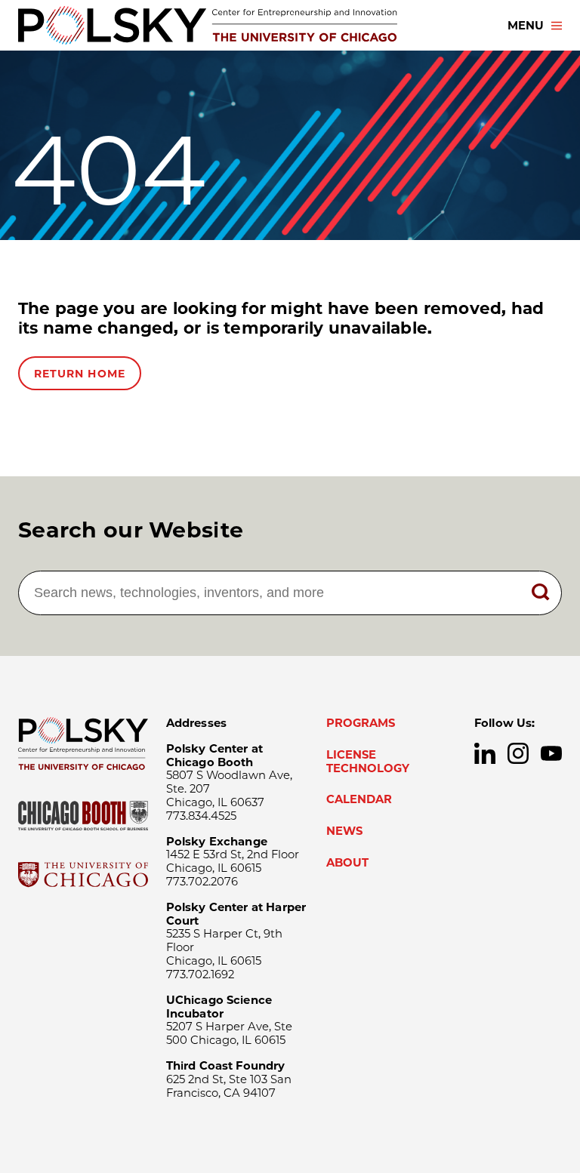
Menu (526, 25)
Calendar (359, 799)
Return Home (79, 373)
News (344, 831)
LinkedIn (484, 753)
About (347, 863)
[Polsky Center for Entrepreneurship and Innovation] (207, 25)
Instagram (518, 753)
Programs (360, 723)
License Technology (367, 761)
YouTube (551, 753)
